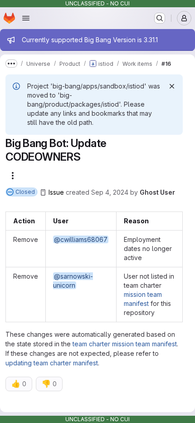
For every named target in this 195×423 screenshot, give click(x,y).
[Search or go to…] (159, 18)
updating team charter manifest (51, 363)
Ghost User (157, 192)
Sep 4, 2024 (109, 192)
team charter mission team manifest (125, 344)
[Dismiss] (171, 86)
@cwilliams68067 (80, 239)
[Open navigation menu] (26, 18)
